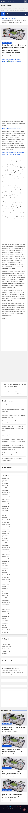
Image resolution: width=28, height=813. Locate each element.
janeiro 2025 (5, 522)
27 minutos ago (7, 753)
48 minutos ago (7, 776)
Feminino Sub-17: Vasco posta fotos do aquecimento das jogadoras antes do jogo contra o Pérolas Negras (13, 447)
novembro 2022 (6, 582)
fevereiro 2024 (6, 547)
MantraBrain (14, 811)
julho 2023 (5, 563)
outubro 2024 (5, 529)
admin (12, 55)
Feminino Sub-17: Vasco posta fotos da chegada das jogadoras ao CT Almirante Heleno (12, 428)
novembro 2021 (6, 609)
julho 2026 (5, 481)
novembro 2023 (6, 554)
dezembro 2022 (6, 579)
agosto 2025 (5, 506)
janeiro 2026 (5, 494)
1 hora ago (6, 800)
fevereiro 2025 (6, 520)
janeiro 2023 (5, 577)
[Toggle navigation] (7, 14)
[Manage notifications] (24, 809)
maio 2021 (5, 623)
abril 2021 (4, 625)
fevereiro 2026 (6, 492)
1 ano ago (6, 55)
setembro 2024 (6, 531)
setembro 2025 (6, 504)
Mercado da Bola (6, 646)
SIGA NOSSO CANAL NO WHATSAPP (12, 59)
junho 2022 (5, 593)
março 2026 (5, 490)
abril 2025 (4, 515)
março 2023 (5, 572)
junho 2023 (5, 565)
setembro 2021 (6, 614)
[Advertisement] (14, 77)
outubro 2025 (5, 501)
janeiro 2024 (5, 549)
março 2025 (5, 517)
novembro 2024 (6, 527)
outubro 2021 (5, 611)
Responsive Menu (25, 1)
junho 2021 (5, 620)
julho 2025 (5, 508)
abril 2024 (4, 543)
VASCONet (6, 5)
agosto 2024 (5, 533)
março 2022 (5, 600)
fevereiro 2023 (6, 575)
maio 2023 (5, 568)
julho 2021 (5, 618)
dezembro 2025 (6, 497)
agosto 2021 (5, 616)
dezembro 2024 (6, 524)
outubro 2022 (5, 584)
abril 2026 (4, 488)
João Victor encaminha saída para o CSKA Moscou (15, 393)
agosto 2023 (5, 561)
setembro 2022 (6, 586)
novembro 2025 (6, 499)
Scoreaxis (10, 705)
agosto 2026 (5, 478)
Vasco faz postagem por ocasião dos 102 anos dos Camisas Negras (15, 385)
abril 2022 (4, 598)
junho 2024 (5, 538)
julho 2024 (5, 536)
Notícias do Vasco (7, 42)
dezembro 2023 (6, 552)
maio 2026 (5, 485)
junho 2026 (5, 483)
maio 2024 (5, 540)
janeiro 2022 (5, 604)
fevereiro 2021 (6, 630)
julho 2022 (5, 591)
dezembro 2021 (6, 607)
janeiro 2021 (5, 632)
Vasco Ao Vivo (6, 651)
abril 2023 (4, 570)
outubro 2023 (5, 556)
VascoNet (4, 653)
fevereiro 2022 (6, 602)
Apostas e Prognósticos (8, 642)
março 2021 (5, 627)
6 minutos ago (7, 731)
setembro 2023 (6, 559)
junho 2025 (5, 510)
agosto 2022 (5, 588)
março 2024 (5, 545)
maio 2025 (5, 513)
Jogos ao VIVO (6, 644)
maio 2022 (5, 595)
